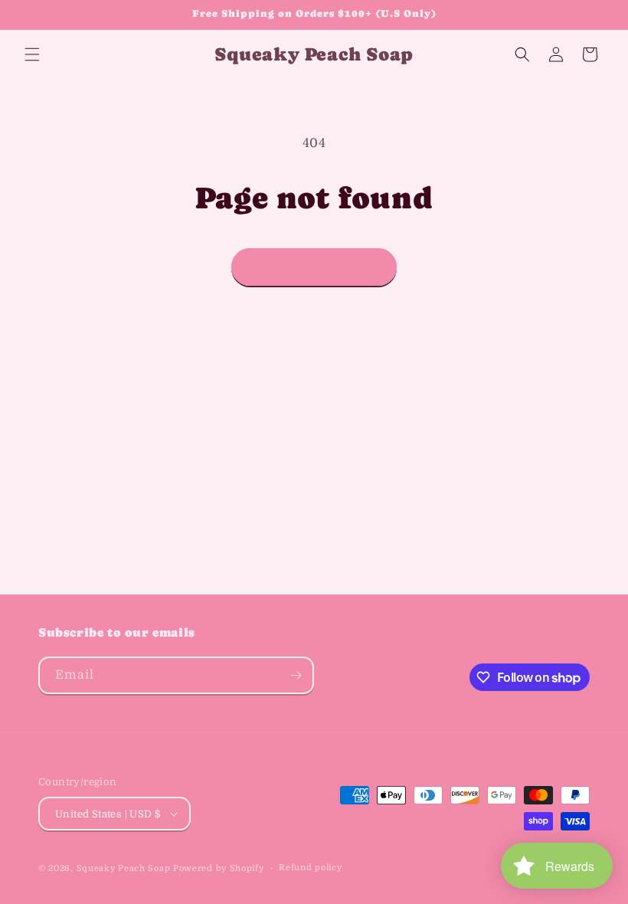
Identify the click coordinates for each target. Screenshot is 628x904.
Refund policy (310, 868)
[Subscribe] (295, 675)
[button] (32, 54)
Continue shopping (314, 266)
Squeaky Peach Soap (124, 868)
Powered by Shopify (218, 868)
